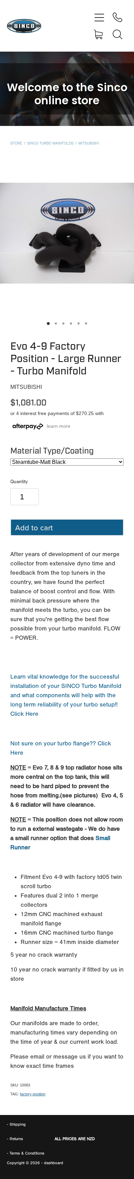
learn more (58, 426)
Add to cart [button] (34, 527)
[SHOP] (99, 34)
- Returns (15, 1138)
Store (16, 143)
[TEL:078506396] (117, 17)
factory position (32, 1094)
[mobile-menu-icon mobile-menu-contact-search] (117, 34)
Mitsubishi (88, 143)
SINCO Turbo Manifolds (50, 143)
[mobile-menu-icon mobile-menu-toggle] (99, 17)
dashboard (53, 1162)
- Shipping (16, 1124)
